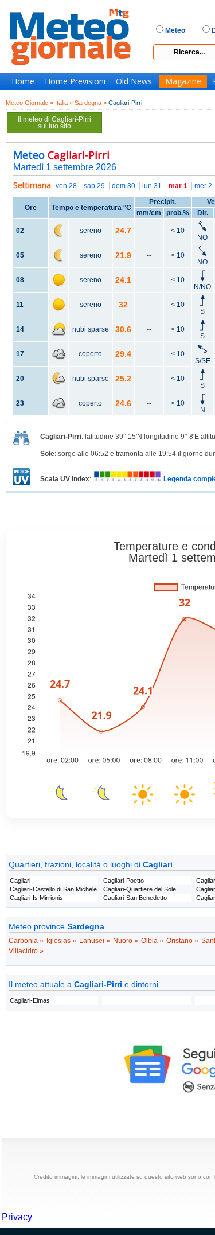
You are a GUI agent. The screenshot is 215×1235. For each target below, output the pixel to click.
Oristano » (182, 941)
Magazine (183, 81)
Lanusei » (94, 941)
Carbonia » (26, 941)
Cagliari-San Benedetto (135, 897)
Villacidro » (26, 951)
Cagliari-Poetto (123, 880)
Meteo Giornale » (29, 102)
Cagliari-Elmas (30, 1000)
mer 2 (203, 186)
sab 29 (94, 186)
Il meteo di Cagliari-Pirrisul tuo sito (54, 122)
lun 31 (152, 186)
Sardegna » (91, 102)
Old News (134, 81)
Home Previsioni (75, 81)
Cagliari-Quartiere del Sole (139, 889)
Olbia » (152, 941)
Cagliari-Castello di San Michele (53, 889)
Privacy (17, 1217)
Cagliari (20, 880)
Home (22, 81)
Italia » (64, 102)
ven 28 (66, 186)
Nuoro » (125, 941)
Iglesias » (61, 941)
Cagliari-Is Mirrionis (36, 897)
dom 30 (123, 186)
